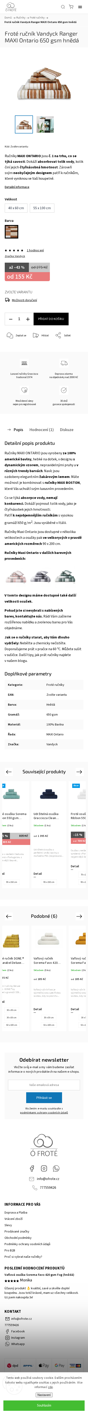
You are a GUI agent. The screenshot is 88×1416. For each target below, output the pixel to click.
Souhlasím (44, 1405)
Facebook (31, 1168)
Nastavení (44, 1395)
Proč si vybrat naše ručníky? (23, 1257)
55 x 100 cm (12, 1025)
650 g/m (25, 522)
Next (80, 771)
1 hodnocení (35, 250)
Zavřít (73, 347)
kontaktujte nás (28, 616)
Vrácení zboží (14, 1219)
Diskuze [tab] (67, 430)
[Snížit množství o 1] (10, 319)
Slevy (8, 1225)
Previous (9, 771)
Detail (39, 866)
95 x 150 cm (12, 882)
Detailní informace (17, 187)
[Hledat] (63, 6)
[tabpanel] (50, 834)
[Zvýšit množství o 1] (27, 319)
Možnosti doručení (24, 300)
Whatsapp (56, 1168)
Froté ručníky (55, 685)
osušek (26, 601)
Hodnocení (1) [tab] (41, 430)
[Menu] (80, 6)
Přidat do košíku (51, 319)
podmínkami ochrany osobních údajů (44, 1113)
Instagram (44, 1168)
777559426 (48, 1187)
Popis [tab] (18, 430)
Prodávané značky (17, 1231)
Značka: (15, 256)
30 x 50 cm (13, 1017)
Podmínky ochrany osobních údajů (27, 1244)
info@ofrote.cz (48, 1178)
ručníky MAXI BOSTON (62, 482)
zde (50, 1387)
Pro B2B (10, 1250)
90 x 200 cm (51, 543)
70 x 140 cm (50, 874)
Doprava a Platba (16, 1212)
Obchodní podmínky (18, 1238)
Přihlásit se (44, 1097)
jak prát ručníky (46, 654)
